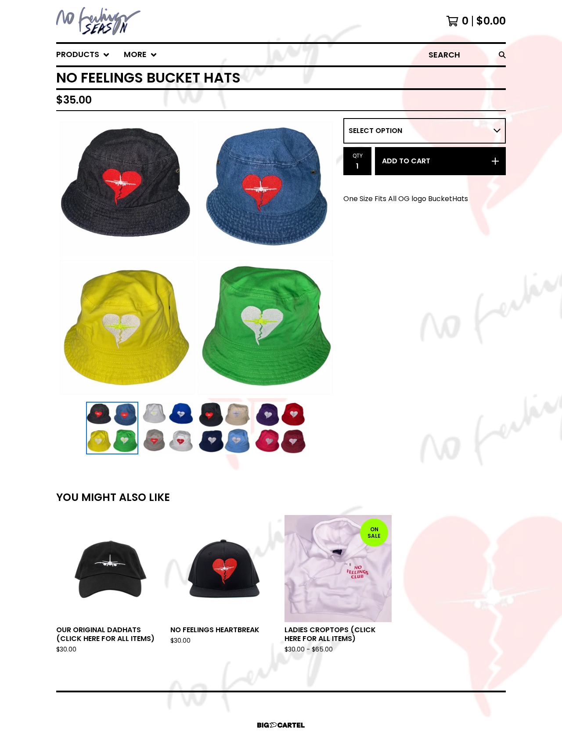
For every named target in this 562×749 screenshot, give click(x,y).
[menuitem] (83, 54)
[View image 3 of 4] (224, 428)
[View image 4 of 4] (280, 428)
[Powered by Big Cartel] (281, 725)
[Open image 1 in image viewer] (196, 258)
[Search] (502, 54)
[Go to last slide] (68, 258)
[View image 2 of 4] (168, 428)
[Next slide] (324, 258)
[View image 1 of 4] (112, 428)
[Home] (98, 21)
